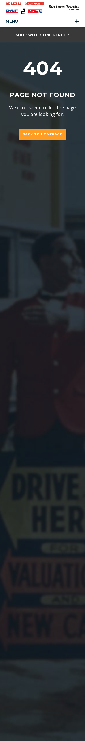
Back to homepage (42, 134)
